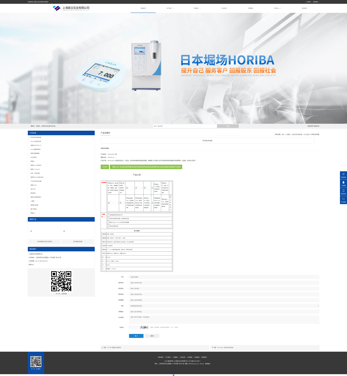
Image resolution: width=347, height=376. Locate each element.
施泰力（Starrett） (36, 169)
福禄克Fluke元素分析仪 (37, 177)
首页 (283, 134)
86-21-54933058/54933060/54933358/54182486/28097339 (146, 166)
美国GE (33, 161)
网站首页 (143, 8)
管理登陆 (207, 363)
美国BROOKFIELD (36, 145)
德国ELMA (34, 185)
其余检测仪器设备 (36, 137)
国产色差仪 (34, 209)
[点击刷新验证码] (143, 327)
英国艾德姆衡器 (35, 153)
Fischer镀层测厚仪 (36, 149)
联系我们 (315, 1)
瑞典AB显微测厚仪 (36, 197)
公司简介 (308, 1)
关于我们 (169, 8)
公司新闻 (189, 357)
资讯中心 (276, 8)
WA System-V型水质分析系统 (225, 347)
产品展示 (196, 8)
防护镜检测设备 (77, 241)
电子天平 (33, 189)
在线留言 (104, 167)
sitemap (202, 363)
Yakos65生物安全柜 (36, 141)
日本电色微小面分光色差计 (44, 241)
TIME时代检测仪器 (36, 181)
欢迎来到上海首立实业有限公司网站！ (38, 2)
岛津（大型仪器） (36, 173)
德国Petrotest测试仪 (36, 165)
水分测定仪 (34, 157)
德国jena (33, 213)
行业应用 (223, 8)
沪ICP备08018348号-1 (194, 361)
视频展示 (250, 8)
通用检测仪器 (34, 205)
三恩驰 (32, 201)
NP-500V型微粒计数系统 (114, 347)
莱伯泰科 (33, 193)
